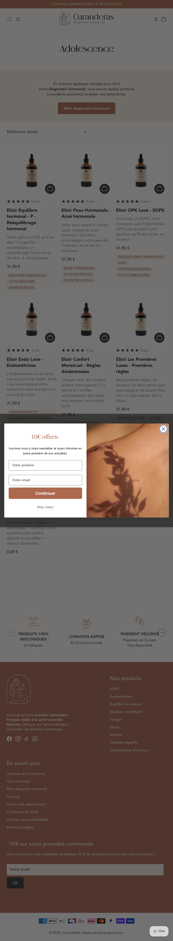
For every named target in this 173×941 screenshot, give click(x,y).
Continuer (45, 493)
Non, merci (45, 507)
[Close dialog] (163, 429)
